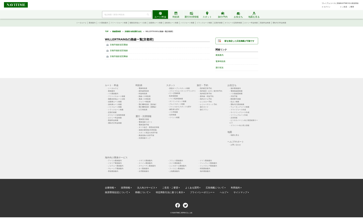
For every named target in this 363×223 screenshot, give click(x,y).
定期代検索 (218, 23)
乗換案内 (92, 23)
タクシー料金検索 (251, 23)
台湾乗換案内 (144, 171)
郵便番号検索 (236, 99)
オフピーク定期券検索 (233, 23)
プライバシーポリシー (201, 192)
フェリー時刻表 (145, 102)
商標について (142, 192)
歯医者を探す (174, 109)
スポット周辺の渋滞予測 (148, 133)
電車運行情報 (144, 119)
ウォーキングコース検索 (240, 107)
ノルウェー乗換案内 (115, 166)
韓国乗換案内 (205, 169)
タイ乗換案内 (144, 169)
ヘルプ (223, 192)
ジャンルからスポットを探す (180, 107)
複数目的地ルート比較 (138, 23)
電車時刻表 (220, 61)
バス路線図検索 (236, 94)
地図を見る (235, 135)
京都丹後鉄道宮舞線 (119, 56)
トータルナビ (81, 23)
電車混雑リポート (145, 122)
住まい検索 (235, 102)
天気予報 (234, 96)
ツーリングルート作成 (239, 115)
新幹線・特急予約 (207, 96)
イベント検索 (174, 117)
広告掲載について (215, 187)
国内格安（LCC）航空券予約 (211, 91)
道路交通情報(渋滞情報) (148, 130)
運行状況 (219, 67)
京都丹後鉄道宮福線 (119, 50)
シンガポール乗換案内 (177, 166)
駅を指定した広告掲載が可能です (239, 41)
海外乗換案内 (236, 88)
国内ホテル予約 (206, 99)
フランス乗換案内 (176, 161)
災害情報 (234, 118)
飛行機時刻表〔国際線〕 (148, 107)
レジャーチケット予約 (208, 104)
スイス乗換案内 (175, 163)
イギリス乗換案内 (145, 161)
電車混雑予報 (144, 125)
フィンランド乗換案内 (208, 163)
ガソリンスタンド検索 (177, 101)
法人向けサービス (146, 187)
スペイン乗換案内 (145, 163)
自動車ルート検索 (155, 23)
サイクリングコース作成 (240, 112)
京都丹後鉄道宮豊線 (119, 45)
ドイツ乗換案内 (206, 161)
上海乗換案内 (174, 171)
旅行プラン (204, 110)
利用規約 (235, 187)
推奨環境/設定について (116, 192)
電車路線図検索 (236, 91)
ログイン (327, 7)
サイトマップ (240, 192)
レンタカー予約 (206, 102)
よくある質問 (192, 187)
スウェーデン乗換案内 (147, 166)
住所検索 (172, 115)
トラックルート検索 (204, 23)
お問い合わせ (236, 145)
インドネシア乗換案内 (208, 166)
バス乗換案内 (103, 23)
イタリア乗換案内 (115, 163)
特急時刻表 (143, 94)
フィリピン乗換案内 (177, 169)
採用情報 (125, 187)
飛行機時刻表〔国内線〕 (148, 104)
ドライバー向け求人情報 (240, 125)
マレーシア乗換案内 (115, 169)
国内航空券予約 (206, 88)
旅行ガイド (204, 107)
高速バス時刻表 (145, 99)
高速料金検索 (265, 23)
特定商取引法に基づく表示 (169, 192)
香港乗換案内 (113, 171)
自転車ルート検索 (171, 23)
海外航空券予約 (206, 94)
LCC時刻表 (143, 110)
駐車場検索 (173, 96)
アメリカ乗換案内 (115, 161)
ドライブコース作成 (238, 110)
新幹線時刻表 (144, 91)
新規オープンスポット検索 (179, 88)
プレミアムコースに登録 (331, 3)
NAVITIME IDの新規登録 (349, 3)
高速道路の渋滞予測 (146, 135)
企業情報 (109, 187)
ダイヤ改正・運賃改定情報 (149, 127)
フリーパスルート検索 (118, 23)
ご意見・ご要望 (348, 7)
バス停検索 (173, 112)
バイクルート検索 (187, 23)
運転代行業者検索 (237, 104)
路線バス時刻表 (145, 96)
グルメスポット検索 (177, 104)
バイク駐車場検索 (176, 99)
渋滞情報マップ (145, 138)
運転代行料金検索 (279, 23)
